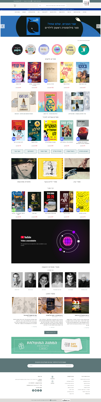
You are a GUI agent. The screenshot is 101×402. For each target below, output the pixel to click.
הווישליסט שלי (16, 1)
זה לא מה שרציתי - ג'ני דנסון (50, 113)
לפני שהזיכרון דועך (18, 142)
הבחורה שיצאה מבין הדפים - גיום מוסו (24, 113)
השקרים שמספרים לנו (50, 142)
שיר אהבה (18, 84)
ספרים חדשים (50, 59)
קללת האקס (34, 142)
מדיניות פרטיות (71, 385)
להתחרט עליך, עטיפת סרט (66, 142)
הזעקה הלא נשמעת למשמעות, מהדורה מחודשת (82, 143)
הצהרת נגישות (71, 387)
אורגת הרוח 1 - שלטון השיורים (34, 84)
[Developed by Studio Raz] (53, 400)
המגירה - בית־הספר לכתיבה (84, 389)
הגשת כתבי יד (87, 385)
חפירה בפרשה (50, 84)
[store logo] (86, 3)
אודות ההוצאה (87, 387)
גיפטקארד (52, 378)
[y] (36, 390)
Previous (3, 26)
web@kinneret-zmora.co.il (33, 385)
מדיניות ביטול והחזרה (69, 383)
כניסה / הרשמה (27, 1)
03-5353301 (31, 383)
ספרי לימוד (71, 389)
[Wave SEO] (66, 400)
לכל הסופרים (50, 270)
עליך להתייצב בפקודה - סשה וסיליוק (77, 113)
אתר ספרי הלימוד (37, 1)
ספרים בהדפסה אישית (85, 379)
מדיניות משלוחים (70, 381)
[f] (41, 390)
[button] (87, 72)
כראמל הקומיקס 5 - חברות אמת (18, 214)
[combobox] (52, 5)
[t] (33, 390)
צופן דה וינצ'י (66, 213)
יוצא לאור (34, 213)
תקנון (73, 379)
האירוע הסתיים (82, 213)
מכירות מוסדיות (70, 391)
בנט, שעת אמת (82, 84)
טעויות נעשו (66, 84)
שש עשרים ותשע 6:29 (50, 213)
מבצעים (52, 383)
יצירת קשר (71, 393)
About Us (87, 393)
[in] (38, 390)
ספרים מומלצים (86, 381)
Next (98, 26)
